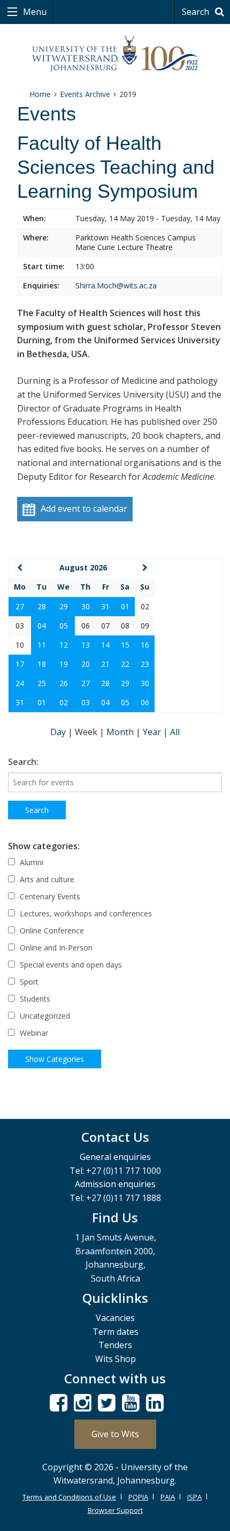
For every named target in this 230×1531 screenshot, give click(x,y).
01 (125, 606)
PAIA (167, 1497)
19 (63, 664)
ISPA (194, 1497)
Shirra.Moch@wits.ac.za (116, 285)
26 (63, 683)
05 (63, 626)
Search (196, 12)
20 (85, 664)
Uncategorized (44, 1016)
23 (145, 664)
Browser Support (115, 1510)
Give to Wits (115, 1434)
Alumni (30, 862)
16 (145, 645)
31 (105, 606)
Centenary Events (49, 896)
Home (40, 94)
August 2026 (83, 567)
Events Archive (85, 94)
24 (20, 683)
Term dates (116, 1331)
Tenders (115, 1345)
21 (105, 664)
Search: (23, 762)
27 (20, 606)
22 (125, 664)
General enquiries (115, 1157)
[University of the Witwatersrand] (115, 54)
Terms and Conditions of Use (69, 1497)
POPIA (138, 1497)
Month (121, 732)
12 (63, 645)
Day (59, 732)
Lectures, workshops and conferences (85, 913)
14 (105, 645)
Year (153, 732)
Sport (28, 982)
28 (41, 606)
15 (125, 645)
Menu (34, 12)
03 (85, 702)
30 (85, 606)
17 (20, 664)
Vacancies (115, 1318)
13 (85, 645)
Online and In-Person (55, 947)
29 (63, 606)
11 (41, 645)
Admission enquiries (115, 1184)
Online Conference (51, 930)
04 (41, 626)
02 (63, 702)
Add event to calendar (84, 508)
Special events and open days (70, 965)
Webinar (33, 1033)
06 (145, 702)
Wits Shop (115, 1359)
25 (41, 683)
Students (34, 999)
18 (41, 664)
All (175, 732)
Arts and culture (46, 879)
